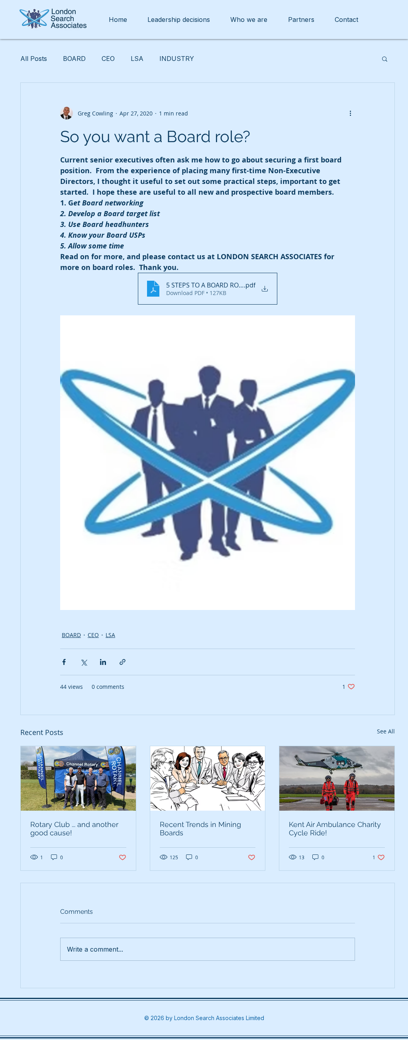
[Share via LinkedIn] (103, 662)
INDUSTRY (176, 59)
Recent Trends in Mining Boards (200, 828)
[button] (384, 58)
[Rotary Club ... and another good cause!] (78, 778)
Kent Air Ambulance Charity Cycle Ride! (335, 828)
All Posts (33, 59)
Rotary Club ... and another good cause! (74, 828)
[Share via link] (122, 662)
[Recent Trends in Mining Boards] (207, 778)
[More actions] (350, 113)
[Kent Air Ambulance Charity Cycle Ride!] (336, 778)
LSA (137, 59)
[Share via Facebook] (64, 662)
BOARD (74, 59)
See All (386, 731)
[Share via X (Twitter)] (83, 662)
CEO (108, 59)
